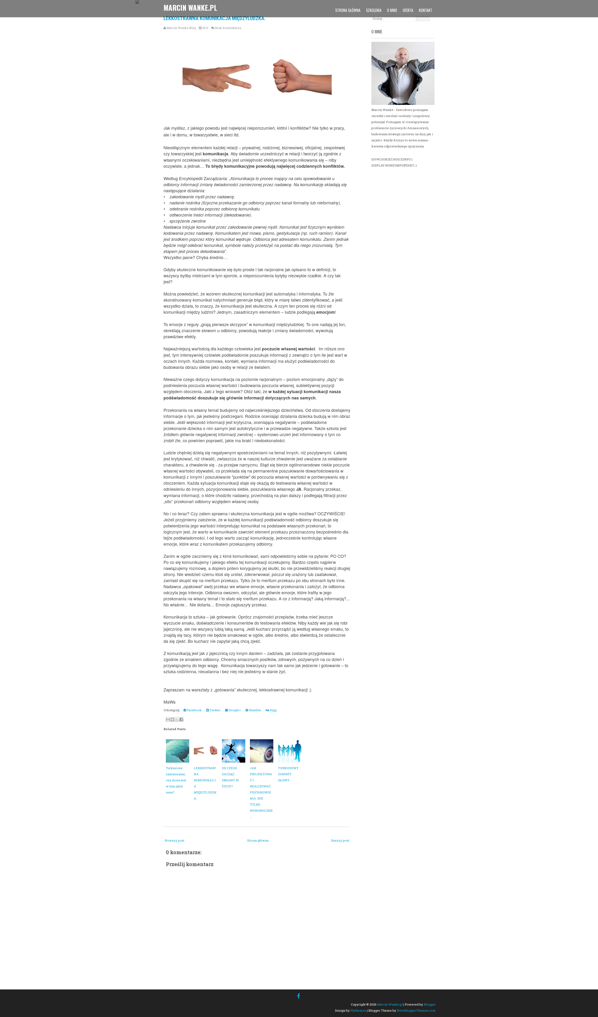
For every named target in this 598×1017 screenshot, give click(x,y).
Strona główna (257, 840)
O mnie (392, 10)
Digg (273, 710)
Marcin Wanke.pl (190, 7)
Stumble (254, 710)
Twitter (215, 710)
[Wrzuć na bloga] (172, 719)
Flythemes (358, 1010)
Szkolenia (373, 10)
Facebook (194, 710)
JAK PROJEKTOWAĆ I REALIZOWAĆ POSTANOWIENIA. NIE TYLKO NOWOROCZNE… (261, 792)
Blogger (430, 1004)
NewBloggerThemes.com (416, 1010)
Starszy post (340, 840)
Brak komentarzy (228, 28)
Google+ (234, 710)
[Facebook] (298, 996)
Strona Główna (347, 10)
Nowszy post (174, 840)
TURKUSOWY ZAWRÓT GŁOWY (288, 774)
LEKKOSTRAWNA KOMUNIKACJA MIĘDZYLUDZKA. (215, 18)
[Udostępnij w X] (176, 719)
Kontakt (425, 10)
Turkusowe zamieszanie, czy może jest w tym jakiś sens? (176, 780)
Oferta (408, 10)
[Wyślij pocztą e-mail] (168, 719)
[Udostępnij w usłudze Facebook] (181, 719)
